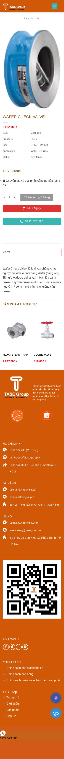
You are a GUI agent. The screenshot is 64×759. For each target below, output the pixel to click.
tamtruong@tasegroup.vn (25, 457)
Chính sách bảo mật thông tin (24, 667)
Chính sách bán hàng (19, 674)
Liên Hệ (11, 716)
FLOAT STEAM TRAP (15, 354)
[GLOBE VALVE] (47, 329)
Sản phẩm (12, 709)
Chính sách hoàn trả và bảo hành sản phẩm (33, 680)
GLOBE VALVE (42, 354)
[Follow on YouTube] (25, 647)
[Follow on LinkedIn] (19, 647)
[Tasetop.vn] (16, 7)
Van (38, 18)
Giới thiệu (12, 703)
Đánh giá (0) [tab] (10, 259)
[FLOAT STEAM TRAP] (16, 329)
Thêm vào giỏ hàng (37, 197)
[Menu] (54, 6)
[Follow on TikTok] (12, 647)
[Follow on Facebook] (6, 647)
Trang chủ (29, 18)
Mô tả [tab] (6, 252)
